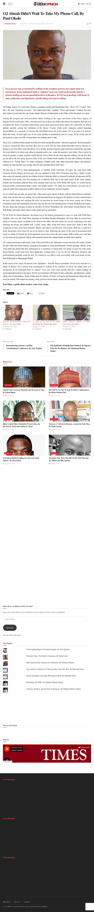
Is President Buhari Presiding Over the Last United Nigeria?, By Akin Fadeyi (21, 459)
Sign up (88, 3)
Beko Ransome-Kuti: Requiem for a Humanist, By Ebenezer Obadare (50, 662)
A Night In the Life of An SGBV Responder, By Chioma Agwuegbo (46, 322)
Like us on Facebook (10, 725)
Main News (6, 902)
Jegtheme (44, 906)
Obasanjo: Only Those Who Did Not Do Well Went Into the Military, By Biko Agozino (68, 459)
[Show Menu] (4, 3)
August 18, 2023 (9, 463)
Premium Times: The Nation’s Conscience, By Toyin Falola (47, 656)
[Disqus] (47, 504)
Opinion (8, 385)
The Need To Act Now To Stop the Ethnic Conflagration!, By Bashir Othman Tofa (69, 391)
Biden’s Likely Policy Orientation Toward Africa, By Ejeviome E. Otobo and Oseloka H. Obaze (21, 425)
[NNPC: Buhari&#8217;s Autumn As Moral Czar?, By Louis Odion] (76, 312)
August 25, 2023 (9, 395)
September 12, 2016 (27, 23)
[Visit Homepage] (46, 3)
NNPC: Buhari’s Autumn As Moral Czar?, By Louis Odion (76, 322)
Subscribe (10, 627)
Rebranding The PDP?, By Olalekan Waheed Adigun (44, 682)
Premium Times (10, 23)
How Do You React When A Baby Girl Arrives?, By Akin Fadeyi (16, 322)
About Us (17, 902)
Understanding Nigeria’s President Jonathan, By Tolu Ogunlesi (48, 649)
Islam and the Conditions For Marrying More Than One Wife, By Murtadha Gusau (55, 669)
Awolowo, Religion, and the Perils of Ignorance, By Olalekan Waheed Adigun (53, 689)
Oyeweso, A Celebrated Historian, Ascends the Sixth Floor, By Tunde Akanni (69, 425)
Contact (26, 902)
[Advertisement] (47, 708)
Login (82, 3)
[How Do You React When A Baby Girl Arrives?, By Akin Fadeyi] (16, 312)
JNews (10, 906)
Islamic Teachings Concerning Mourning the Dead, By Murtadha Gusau (51, 676)
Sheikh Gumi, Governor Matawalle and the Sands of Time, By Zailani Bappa (24, 391)
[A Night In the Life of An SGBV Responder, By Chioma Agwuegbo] (46, 312)
